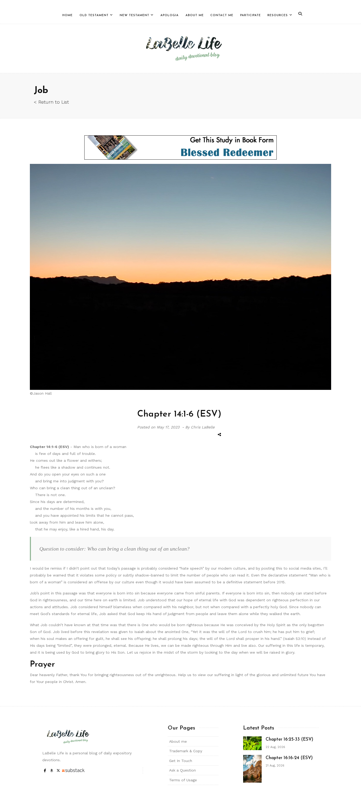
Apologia (169, 15)
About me (178, 741)
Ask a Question (182, 770)
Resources (277, 15)
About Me (195, 15)
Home (67, 15)
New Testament (134, 15)
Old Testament (94, 15)
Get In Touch (180, 761)
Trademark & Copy (185, 751)
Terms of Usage (183, 780)
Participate (250, 15)
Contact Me (221, 15)
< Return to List (51, 102)
